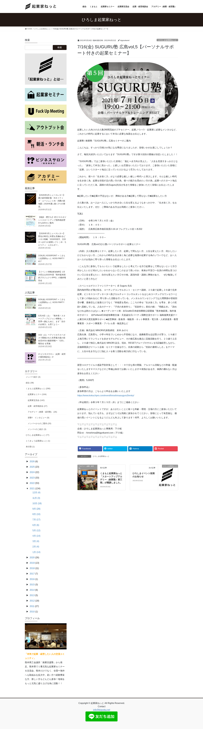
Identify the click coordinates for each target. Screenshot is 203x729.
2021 (32, 488)
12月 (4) (36, 492)
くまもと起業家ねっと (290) (38, 388)
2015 (32, 584)
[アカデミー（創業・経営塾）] (87, 472)
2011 (32, 606)
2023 (32, 478)
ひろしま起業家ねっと (167, 40)
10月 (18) (37, 503)
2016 (32, 579)
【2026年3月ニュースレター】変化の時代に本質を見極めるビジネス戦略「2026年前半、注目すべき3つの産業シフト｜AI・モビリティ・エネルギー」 (52, 239)
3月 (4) (35, 541)
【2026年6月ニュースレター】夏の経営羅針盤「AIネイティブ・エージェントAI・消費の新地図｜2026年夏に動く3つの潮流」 (51, 201)
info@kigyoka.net (101, 710)
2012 (32, 601)
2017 (32, 573)
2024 (32, 472)
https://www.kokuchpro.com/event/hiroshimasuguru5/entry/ (105, 395)
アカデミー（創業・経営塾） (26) (42, 412)
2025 (32, 467)
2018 (32, 568)
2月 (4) (35, 546)
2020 (32, 557)
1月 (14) (36, 552)
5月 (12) (36, 530)
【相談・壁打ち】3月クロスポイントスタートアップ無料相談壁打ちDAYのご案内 (52, 220)
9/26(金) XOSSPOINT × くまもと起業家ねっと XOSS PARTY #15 (51, 302)
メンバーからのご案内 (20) (39, 423)
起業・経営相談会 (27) (37, 406)
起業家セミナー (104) (37, 394)
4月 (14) (36, 536)
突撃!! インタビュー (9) (38, 418)
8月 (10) (36, 514)
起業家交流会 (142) (36, 400)
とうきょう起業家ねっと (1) (38, 441)
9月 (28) (36, 509)
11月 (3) (36, 498)
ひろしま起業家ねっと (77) (37, 435)
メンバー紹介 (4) (33, 377)
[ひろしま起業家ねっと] (168, 472)
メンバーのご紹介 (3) (37, 429)
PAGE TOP (195, 704)
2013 (32, 595)
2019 (32, 563)
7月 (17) (36, 519)
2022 (32, 483)
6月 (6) (35, 525)
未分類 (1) (30, 447)
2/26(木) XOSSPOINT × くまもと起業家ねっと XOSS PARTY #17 (51, 258)
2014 (32, 590)
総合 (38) (30, 383)
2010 (32, 611)
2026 (32, 461)
